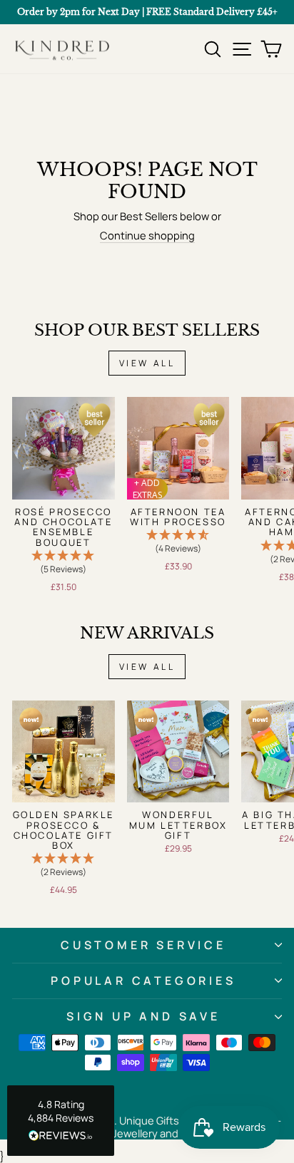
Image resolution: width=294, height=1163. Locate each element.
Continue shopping (147, 235)
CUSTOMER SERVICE (143, 945)
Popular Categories (143, 980)
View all (147, 363)
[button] (63, 563)
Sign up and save (143, 1016)
